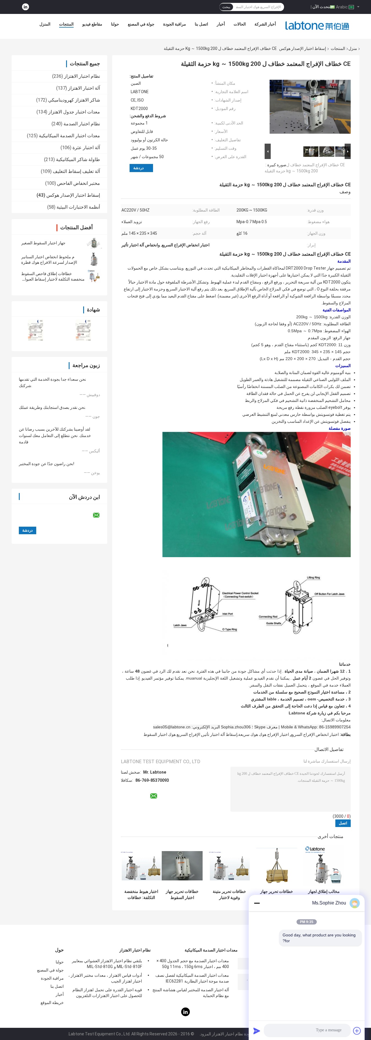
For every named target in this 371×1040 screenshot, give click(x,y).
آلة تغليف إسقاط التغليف (76, 171)
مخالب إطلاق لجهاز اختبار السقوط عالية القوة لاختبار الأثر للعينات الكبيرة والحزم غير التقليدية (324, 894)
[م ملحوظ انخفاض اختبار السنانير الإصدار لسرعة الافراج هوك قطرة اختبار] (94, 260)
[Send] (256, 1030)
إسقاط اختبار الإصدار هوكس (302, 48)
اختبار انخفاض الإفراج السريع (315, 734)
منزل (352, 48)
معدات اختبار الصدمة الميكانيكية (69, 135)
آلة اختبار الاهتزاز (84, 88)
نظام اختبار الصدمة (81, 124)
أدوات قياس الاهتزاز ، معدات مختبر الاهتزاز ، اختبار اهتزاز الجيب (105, 978)
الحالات (240, 24)
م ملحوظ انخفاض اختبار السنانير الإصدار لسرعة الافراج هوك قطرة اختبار (49, 262)
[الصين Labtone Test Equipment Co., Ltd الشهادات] (35, 330)
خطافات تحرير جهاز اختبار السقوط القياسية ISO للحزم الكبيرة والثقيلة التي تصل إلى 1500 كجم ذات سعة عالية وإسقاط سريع (276, 894)
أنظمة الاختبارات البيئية (78, 207)
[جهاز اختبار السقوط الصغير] (94, 243)
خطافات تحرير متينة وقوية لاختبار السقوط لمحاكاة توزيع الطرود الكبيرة (229, 894)
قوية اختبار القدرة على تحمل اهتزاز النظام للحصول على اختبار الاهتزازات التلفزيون (107, 992)
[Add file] (357, 1030)
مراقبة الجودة (174, 24)
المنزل (44, 24)
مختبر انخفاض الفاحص (78, 183)
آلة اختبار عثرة (86, 147)
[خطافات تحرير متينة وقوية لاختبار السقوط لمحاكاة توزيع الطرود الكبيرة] (229, 865)
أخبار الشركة (265, 24)
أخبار (221, 24)
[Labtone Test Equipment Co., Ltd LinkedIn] (25, 7)
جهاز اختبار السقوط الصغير (43, 243)
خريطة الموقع (52, 1002)
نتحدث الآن (321, 6)
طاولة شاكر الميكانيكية (78, 159)
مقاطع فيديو (92, 24)
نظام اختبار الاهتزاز (82, 76)
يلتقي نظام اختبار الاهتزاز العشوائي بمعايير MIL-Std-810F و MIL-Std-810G (107, 963)
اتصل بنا (201, 24)
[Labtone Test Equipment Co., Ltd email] (100, 515)
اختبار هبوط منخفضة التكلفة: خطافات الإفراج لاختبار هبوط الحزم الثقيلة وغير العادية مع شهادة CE (141, 894)
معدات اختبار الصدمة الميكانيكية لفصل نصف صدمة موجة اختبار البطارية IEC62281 (192, 978)
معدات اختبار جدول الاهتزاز (74, 112)
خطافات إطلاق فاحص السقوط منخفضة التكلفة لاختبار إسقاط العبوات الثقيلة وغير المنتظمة (53, 279)
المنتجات (66, 24)
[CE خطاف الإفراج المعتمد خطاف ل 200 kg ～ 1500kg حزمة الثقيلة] (310, 108)
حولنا (115, 24)
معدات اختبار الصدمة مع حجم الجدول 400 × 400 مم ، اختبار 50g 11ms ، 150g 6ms (193, 963)
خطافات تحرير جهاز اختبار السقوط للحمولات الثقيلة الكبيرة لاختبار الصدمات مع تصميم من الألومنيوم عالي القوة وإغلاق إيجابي (182, 894)
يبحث (226, 7)
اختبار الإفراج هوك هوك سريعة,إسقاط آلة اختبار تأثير (245, 734)
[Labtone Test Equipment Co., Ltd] (317, 25)
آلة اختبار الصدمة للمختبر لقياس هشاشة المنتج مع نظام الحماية (190, 992)
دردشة (138, 168)
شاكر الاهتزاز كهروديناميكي (74, 100)
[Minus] (256, 903)
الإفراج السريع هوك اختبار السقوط (171, 734)
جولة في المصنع (141, 24)
